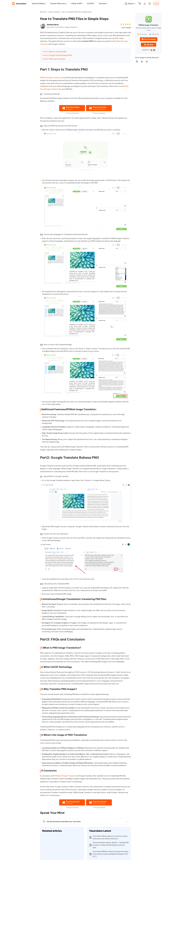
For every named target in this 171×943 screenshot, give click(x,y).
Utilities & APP (76, 4)
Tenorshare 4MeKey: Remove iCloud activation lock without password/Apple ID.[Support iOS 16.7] (110, 854)
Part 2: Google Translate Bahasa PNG (58, 55)
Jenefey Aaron (52, 25)
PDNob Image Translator (148, 25)
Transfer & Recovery (58, 4)
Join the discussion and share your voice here (63, 821)
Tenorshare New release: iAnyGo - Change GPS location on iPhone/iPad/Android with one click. (111, 845)
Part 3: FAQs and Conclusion (54, 59)
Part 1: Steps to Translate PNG (55, 52)
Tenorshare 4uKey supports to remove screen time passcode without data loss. (110, 837)
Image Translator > (55, 12)
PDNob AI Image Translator (50, 78)
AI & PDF (90, 4)
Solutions (102, 4)
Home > (45, 12)
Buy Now (150, 45)
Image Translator (71, 27)
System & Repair (38, 4)
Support (131, 4)
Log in (156, 3)
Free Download (150, 39)
